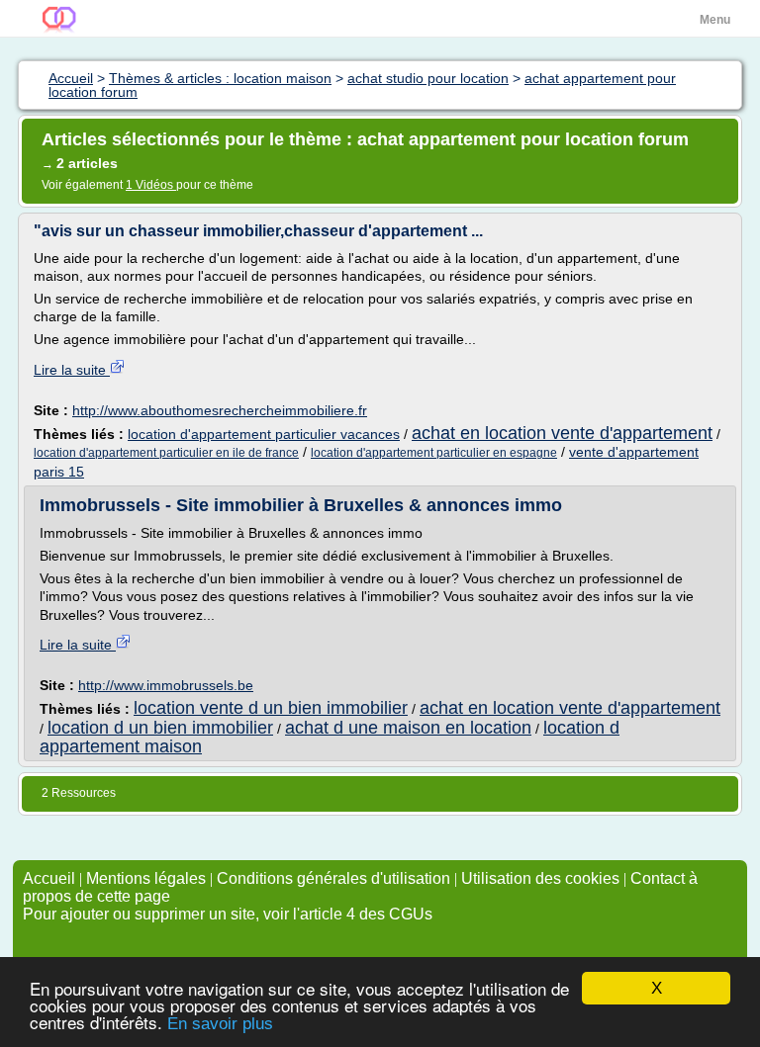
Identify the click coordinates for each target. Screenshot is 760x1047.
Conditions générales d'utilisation (333, 878)
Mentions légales (146, 878)
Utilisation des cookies (540, 878)
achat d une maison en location (408, 728)
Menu (715, 20)
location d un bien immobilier (160, 728)
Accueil (49, 878)
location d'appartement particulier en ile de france (166, 453)
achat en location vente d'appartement (562, 433)
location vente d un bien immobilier (271, 708)
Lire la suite (72, 370)
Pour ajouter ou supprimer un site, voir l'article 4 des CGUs (227, 914)
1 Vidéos (151, 185)
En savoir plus (220, 1023)
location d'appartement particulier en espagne (434, 453)
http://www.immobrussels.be (165, 685)
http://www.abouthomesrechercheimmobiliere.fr (219, 410)
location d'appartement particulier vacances (264, 434)
